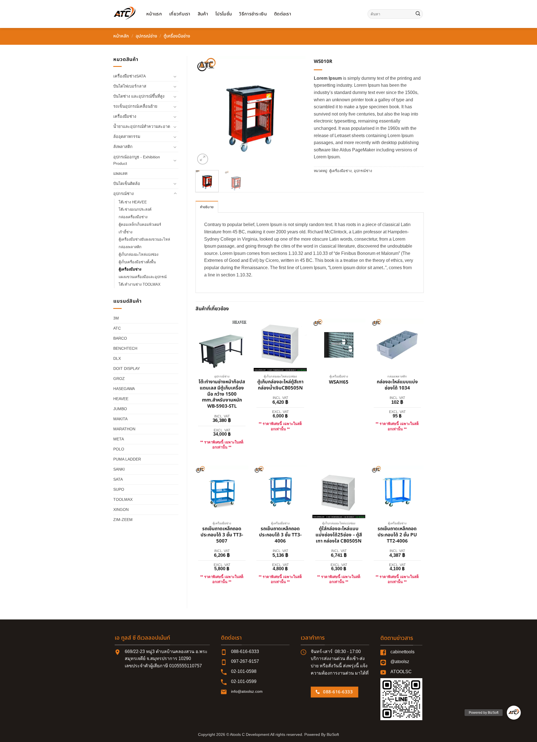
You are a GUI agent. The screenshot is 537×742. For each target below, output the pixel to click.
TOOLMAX (123, 499)
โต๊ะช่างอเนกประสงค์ (135, 209)
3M (116, 318)
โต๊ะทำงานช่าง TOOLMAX (140, 284)
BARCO (120, 338)
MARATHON (124, 429)
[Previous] (205, 111)
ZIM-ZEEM (123, 519)
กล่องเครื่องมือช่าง (133, 217)
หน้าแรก (154, 14)
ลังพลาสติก (123, 146)
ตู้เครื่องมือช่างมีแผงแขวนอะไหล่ (144, 239)
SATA (118, 479)
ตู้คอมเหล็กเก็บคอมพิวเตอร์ (140, 224)
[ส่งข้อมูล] (418, 14)
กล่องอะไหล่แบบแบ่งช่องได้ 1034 (397, 385)
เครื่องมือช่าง (124, 116)
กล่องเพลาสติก (130, 247)
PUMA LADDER (127, 459)
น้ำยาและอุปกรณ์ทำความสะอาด (141, 126)
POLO (118, 449)
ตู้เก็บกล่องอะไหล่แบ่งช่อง (138, 254)
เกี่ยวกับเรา (179, 14)
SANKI (119, 469)
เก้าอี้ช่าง (125, 232)
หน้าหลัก (121, 36)
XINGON (121, 509)
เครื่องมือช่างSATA (129, 76)
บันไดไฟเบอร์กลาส (129, 86)
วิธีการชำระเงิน (253, 14)
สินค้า (203, 14)
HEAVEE (120, 398)
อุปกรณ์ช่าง (146, 36)
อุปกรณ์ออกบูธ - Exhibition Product (136, 160)
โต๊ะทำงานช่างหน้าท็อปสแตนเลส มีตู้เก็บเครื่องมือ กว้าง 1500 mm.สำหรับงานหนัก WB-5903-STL (222, 394)
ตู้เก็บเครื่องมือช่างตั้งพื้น (137, 262)
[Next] (296, 111)
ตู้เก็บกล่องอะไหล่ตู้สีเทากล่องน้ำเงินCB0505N (280, 385)
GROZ (119, 378)
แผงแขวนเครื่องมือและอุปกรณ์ (143, 277)
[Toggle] (175, 76)
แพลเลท (120, 173)
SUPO (118, 489)
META (118, 439)
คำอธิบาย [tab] (207, 207)
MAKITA (120, 419)
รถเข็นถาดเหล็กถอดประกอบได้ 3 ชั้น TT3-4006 (280, 535)
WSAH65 (338, 382)
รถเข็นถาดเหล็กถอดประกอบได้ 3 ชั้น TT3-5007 (222, 535)
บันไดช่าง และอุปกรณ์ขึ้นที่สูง (138, 96)
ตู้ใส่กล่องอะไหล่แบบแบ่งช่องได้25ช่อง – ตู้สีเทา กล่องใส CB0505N (338, 535)
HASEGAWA (124, 388)
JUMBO (120, 409)
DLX (117, 358)
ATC (117, 328)
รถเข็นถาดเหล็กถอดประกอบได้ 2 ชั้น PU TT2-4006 (397, 535)
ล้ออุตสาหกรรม (126, 136)
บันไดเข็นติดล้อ (126, 183)
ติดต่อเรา (282, 14)
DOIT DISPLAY (126, 368)
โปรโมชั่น (223, 14)
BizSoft (333, 734)
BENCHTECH (125, 348)
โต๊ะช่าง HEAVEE (133, 202)
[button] (202, 159)
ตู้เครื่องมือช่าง (177, 36)
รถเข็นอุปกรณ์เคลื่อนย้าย (135, 106)
